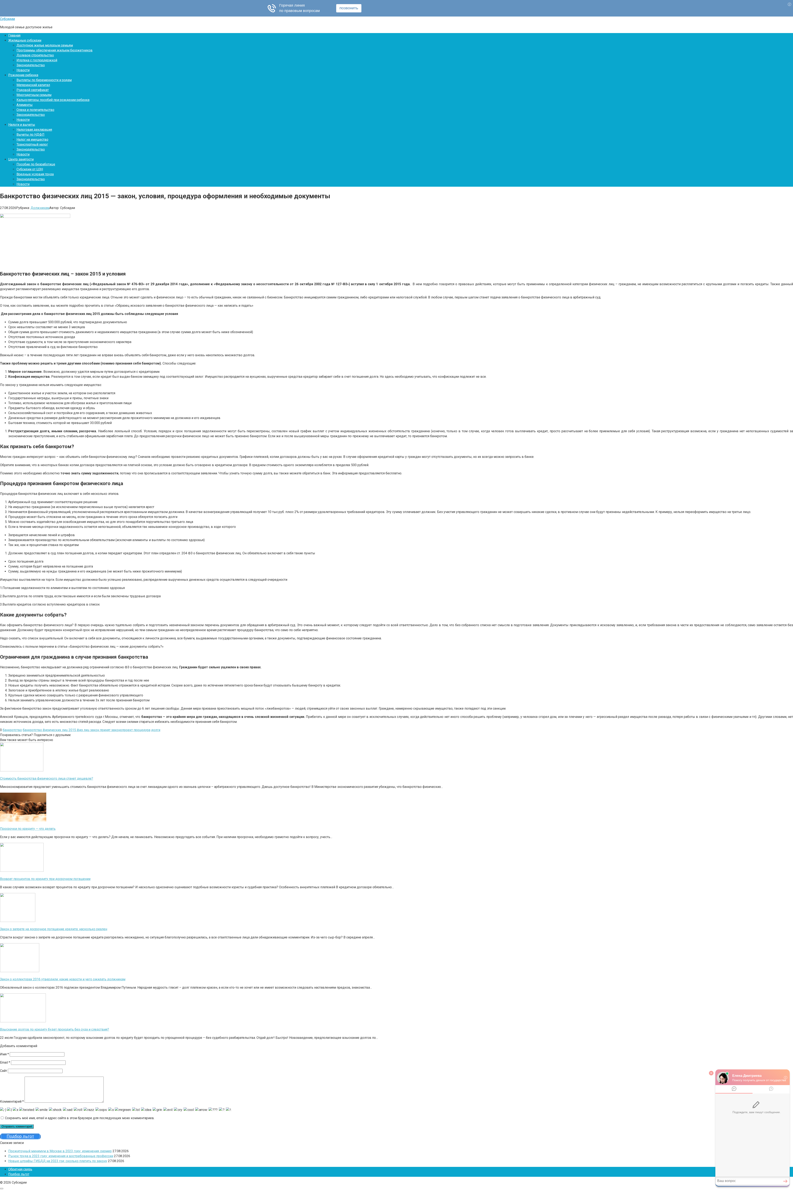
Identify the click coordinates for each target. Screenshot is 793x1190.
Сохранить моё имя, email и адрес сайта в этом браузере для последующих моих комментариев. (79, 1118)
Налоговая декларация (34, 130)
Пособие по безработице (36, 164)
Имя (4, 1054)
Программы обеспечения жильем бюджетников (55, 50)
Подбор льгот (18, 1174)
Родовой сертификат (33, 90)
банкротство (12, 730)
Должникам (40, 208)
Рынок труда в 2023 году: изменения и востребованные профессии (60, 1156)
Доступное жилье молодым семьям (45, 45)
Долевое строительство (35, 55)
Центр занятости (21, 159)
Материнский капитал (33, 85)
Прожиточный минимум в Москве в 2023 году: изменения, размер (60, 1151)
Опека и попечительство (35, 110)
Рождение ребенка (23, 75)
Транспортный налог (32, 144)
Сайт (3, 1071)
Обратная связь (20, 1169)
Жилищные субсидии (24, 40)
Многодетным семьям (34, 95)
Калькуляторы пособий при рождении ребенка (53, 100)
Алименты (25, 105)
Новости (23, 70)
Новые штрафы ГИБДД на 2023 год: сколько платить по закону (57, 1161)
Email (5, 1062)
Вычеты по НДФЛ (30, 135)
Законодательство (31, 65)
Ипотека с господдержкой (37, 60)
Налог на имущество (32, 139)
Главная (14, 35)
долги (155, 730)
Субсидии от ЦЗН (30, 169)
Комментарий (12, 1101)
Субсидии (7, 19)
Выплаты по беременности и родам (44, 80)
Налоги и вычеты (21, 125)
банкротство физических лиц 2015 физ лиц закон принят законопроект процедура (86, 730)
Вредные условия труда (35, 174)
